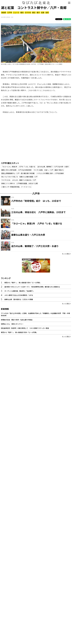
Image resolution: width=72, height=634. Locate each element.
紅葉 (42, 12)
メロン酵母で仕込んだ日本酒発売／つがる (18, 295)
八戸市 (9, 12)
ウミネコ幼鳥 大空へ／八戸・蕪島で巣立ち (49, 170)
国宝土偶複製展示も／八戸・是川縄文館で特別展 (17, 173)
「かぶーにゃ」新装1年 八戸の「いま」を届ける (18, 166)
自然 (47, 12)
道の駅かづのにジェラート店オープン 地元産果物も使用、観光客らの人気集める (32, 287)
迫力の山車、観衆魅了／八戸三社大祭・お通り (53, 166)
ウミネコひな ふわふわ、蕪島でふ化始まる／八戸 (18, 180)
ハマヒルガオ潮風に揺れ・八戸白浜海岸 (50, 173)
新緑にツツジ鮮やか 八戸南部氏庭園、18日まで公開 (19, 183)
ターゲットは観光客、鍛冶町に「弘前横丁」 (19, 291)
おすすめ (28, 12)
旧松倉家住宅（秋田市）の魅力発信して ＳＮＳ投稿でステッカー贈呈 (25, 328)
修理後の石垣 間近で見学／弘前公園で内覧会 (16, 320)
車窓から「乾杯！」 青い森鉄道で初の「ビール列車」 (22, 282)
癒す (38, 12)
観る (33, 12)
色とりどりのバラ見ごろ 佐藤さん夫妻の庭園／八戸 (19, 177)
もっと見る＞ (66, 254)
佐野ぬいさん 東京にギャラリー (12, 324)
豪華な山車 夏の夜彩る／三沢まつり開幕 (18, 299)
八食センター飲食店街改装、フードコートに (16, 187)
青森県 (3, 12)
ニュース (16, 12)
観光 (22, 12)
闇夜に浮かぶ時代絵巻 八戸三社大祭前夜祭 (16, 170)
